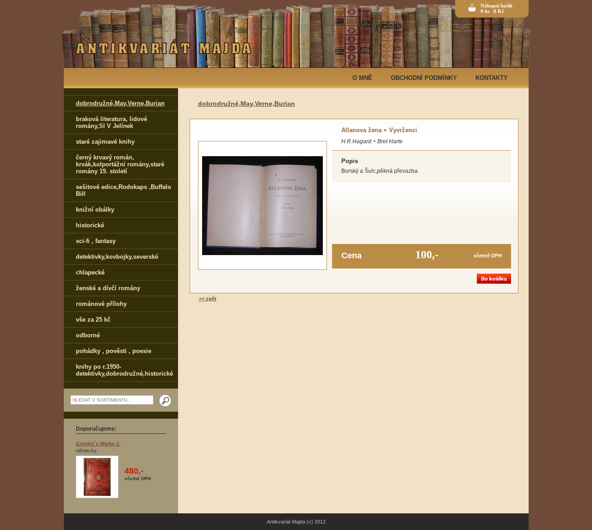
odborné (88, 335)
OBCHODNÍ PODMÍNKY (424, 77)
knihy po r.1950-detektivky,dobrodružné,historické (124, 370)
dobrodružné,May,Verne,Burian (120, 103)
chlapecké (90, 272)
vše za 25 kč (93, 319)
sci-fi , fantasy (96, 241)
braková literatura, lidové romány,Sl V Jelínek (111, 122)
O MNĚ (362, 77)
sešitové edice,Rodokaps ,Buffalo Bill (123, 190)
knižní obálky (95, 209)
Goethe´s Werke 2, (98, 443)
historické (90, 225)
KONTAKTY (491, 77)
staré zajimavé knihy (105, 141)
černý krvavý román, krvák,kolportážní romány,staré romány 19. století (120, 164)
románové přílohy (101, 303)
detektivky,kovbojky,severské (117, 256)
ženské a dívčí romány (108, 288)
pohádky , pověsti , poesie (113, 350)
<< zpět (207, 298)
